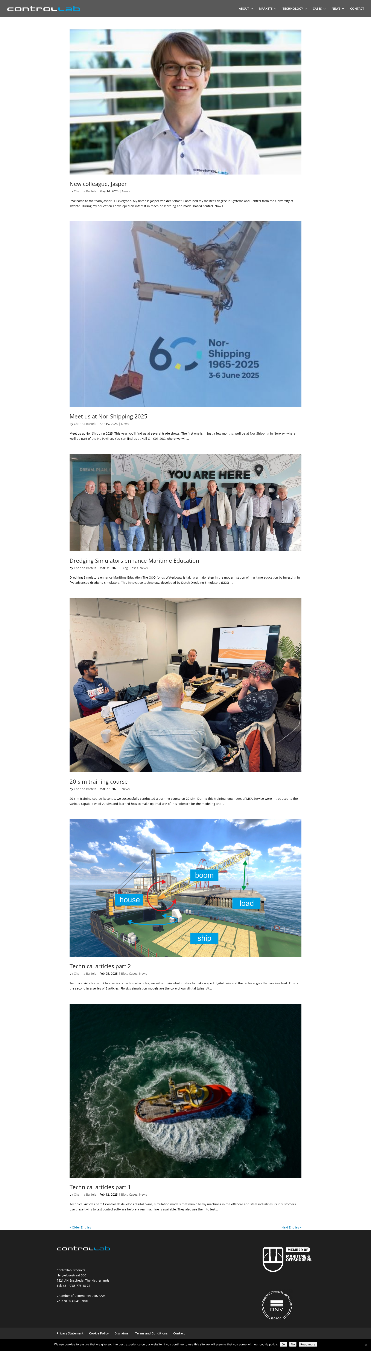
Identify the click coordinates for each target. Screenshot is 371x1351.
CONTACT (357, 9)
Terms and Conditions (151, 1333)
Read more (307, 1344)
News (126, 191)
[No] (365, 1345)
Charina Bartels (85, 191)
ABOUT (244, 9)
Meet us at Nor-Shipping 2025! (109, 416)
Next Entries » (291, 1227)
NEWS (336, 9)
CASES (317, 9)
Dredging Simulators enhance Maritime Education (134, 560)
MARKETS (266, 9)
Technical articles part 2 (100, 966)
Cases (134, 568)
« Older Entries (80, 1227)
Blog (125, 568)
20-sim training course (99, 781)
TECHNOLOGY (293, 9)
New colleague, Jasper (98, 184)
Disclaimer (122, 1333)
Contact (179, 1333)
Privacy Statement (70, 1333)
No (293, 1344)
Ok (283, 1344)
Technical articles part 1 (100, 1187)
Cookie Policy (99, 1333)
